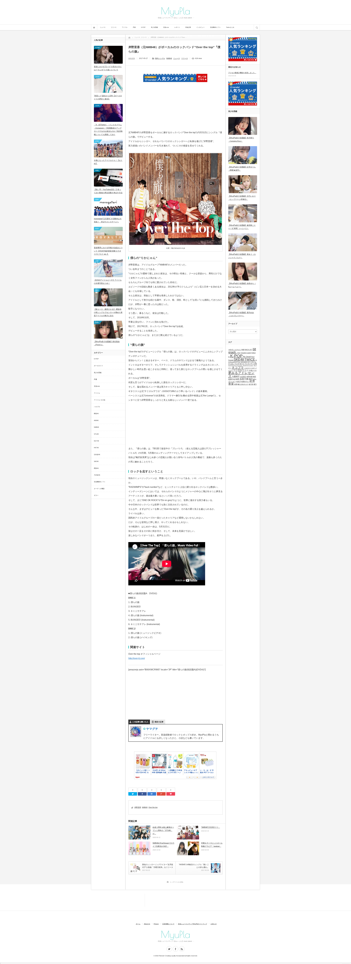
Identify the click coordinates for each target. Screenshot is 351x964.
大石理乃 (243, 376)
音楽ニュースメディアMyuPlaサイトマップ (192, 924)
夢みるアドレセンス (241, 374)
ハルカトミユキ (249, 368)
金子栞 (251, 384)
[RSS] (182, 949)
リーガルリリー (241, 370)
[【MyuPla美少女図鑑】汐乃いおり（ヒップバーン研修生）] (242, 184)
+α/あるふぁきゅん (234, 349)
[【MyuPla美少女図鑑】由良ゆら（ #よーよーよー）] (242, 271)
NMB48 (169, 58)
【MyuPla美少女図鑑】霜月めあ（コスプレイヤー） (241, 314)
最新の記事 (159, 722)
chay (238, 353)
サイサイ (239, 365)
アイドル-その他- (100, 400)
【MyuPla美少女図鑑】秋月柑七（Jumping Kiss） (241, 139)
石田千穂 (244, 379)
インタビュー (200, 27)
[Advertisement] (175, 110)
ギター (96, 495)
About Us (147, 924)
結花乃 (238, 381)
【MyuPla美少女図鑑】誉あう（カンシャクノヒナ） (242, 255)
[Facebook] (142, 794)
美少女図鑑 (154, 27)
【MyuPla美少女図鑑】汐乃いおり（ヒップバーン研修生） (242, 197)
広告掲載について (168, 924)
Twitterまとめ (230, 27)
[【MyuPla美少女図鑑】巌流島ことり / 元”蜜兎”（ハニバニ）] (242, 213)
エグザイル (232, 365)
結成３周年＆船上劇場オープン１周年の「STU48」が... (163, 830)
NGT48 (96, 441)
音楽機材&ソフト (215, 27)
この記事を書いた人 (140, 722)
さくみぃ (231, 363)
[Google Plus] (161, 794)
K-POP (143, 27)
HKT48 (96, 447)
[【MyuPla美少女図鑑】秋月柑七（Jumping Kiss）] (242, 126)
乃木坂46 (97, 475)
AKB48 (96, 420)
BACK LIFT (248, 349)
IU (229, 357)
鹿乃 (255, 384)
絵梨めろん (245, 381)
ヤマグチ (131, 58)
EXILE (253, 353)
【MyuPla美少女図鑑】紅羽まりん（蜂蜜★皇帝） (242, 168)
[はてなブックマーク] (151, 794)
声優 (134, 27)
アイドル (124, 27)
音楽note (166, 27)
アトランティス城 (251, 363)
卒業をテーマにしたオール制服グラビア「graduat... (212, 844)
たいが (237, 363)
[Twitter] (132, 794)
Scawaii (230, 360)
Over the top (153, 807)
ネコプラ (238, 367)
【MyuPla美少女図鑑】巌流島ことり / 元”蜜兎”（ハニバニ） (242, 226)
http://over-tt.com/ (136, 658)
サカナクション (248, 365)
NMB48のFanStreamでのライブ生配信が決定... (163, 844)
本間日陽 (250, 376)
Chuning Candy (246, 353)
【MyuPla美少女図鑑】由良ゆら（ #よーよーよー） (242, 285)
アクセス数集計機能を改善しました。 (242, 73)
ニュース (102, 27)
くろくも (253, 362)
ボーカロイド (98, 366)
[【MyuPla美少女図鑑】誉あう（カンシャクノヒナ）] (242, 242)
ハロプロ (97, 406)
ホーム (138, 924)
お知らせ (214, 924)
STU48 (96, 434)
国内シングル (160, 58)
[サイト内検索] (257, 27)
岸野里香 (137, 807)
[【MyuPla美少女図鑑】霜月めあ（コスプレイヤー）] (242, 301)
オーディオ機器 (99, 488)
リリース (113, 27)
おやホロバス (245, 362)
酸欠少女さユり (243, 384)
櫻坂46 (96, 468)
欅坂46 (96, 413)
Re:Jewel (247, 357)
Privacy (156, 924)
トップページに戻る (176, 882)
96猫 (242, 349)
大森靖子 (236, 376)
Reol (252, 357)
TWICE (249, 359)
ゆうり (242, 363)
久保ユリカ (253, 370)
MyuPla (175, 11)
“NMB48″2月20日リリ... (210, 827)
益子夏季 (236, 379)
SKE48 (96, 461)
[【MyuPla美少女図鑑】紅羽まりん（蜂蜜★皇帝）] (242, 155)
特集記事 (188, 27)
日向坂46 (97, 454)
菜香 (235, 384)
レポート (177, 27)
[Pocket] (170, 794)
